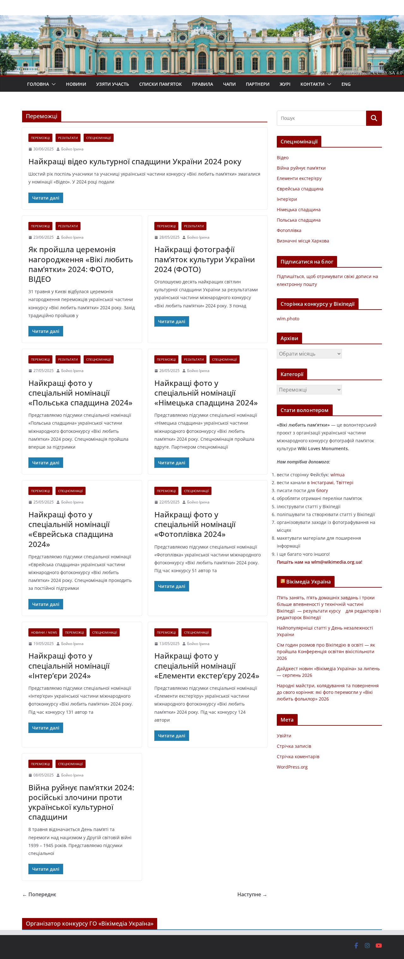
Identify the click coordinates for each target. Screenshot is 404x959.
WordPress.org (292, 767)
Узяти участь (112, 84)
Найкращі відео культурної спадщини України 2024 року (134, 161)
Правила (202, 84)
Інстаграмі (322, 482)
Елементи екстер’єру (299, 178)
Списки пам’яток (160, 84)
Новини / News (44, 632)
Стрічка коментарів (298, 756)
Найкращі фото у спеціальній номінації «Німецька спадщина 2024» (206, 393)
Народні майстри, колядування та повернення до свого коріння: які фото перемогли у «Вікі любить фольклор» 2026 (328, 692)
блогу (322, 490)
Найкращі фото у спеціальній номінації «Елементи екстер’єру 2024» (206, 665)
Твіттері (345, 482)
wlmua (337, 475)
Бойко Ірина (72, 149)
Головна (38, 84)
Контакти (312, 84)
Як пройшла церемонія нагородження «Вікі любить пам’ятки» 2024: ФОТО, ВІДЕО (80, 264)
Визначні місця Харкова (303, 241)
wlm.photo (288, 319)
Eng (346, 84)
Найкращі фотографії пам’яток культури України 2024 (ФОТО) (204, 259)
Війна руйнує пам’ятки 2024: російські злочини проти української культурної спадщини (81, 802)
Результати (68, 138)
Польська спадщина (299, 220)
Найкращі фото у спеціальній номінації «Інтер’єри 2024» (69, 665)
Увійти (284, 736)
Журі (285, 84)
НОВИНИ (76, 84)
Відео (282, 157)
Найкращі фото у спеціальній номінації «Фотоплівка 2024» (194, 524)
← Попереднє (39, 894)
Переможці (40, 138)
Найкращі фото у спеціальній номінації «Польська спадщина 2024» (80, 393)
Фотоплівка (289, 230)
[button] (52, 84)
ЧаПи (229, 84)
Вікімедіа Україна (308, 581)
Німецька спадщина (299, 209)
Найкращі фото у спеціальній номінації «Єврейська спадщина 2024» (70, 529)
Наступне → (252, 894)
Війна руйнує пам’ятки (301, 168)
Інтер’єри (287, 199)
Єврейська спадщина (300, 189)
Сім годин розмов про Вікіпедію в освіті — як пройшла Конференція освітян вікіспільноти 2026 (326, 651)
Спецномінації (98, 138)
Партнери (258, 84)
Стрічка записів (294, 746)
